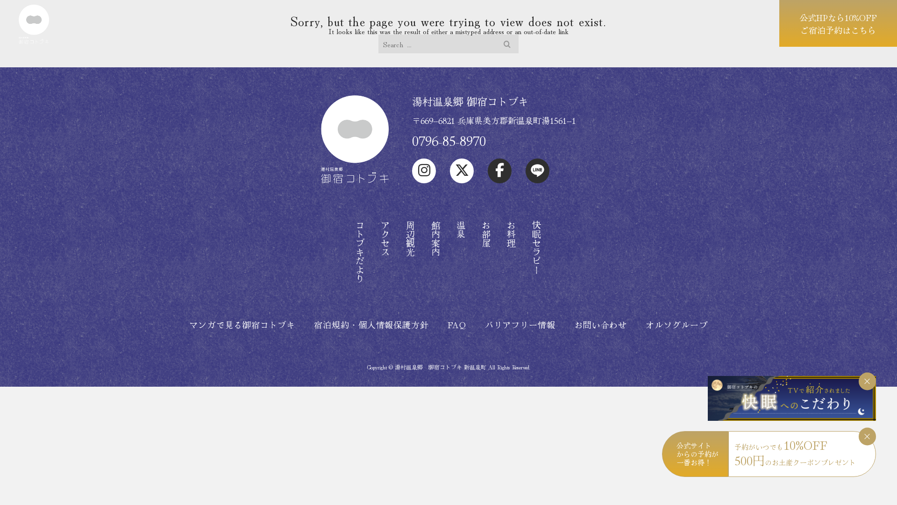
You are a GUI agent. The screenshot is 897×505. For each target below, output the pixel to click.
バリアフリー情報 (520, 324)
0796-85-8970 (449, 140)
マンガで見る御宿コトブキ (242, 324)
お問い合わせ (600, 324)
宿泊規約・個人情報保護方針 (371, 324)
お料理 (511, 234)
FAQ (457, 324)
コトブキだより (360, 252)
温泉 (461, 229)
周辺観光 (410, 238)
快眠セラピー (536, 247)
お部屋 (486, 234)
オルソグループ (676, 324)
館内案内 (435, 238)
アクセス (385, 238)
